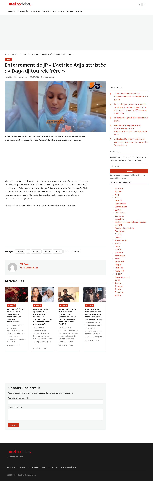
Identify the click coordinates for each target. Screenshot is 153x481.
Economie (119, 216)
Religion (118, 274)
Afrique (118, 191)
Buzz (117, 197)
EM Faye (25, 77)
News (117, 258)
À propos (11, 467)
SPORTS (70, 11)
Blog (117, 194)
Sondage (119, 286)
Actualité (11, 305)
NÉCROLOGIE (58, 11)
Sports (118, 289)
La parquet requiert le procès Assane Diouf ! (131, 119)
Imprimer (77, 251)
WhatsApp (36, 251)
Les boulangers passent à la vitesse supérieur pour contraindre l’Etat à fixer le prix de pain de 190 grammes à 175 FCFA (130, 109)
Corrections (53, 467)
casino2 (118, 200)
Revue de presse (122, 277)
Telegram (57, 251)
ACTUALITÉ (22, 11)
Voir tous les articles (29, 267)
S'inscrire (129, 171)
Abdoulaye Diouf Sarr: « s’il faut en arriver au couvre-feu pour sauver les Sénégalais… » (131, 142)
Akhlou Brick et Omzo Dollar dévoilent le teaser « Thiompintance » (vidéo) (131, 96)
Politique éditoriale (36, 467)
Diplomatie (120, 212)
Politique (119, 267)
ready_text (119, 271)
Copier (67, 251)
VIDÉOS (79, 11)
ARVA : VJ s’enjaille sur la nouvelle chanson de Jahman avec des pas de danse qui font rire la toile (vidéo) (68, 317)
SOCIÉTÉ (46, 11)
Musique (119, 252)
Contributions (121, 206)
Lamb (117, 246)
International (121, 240)
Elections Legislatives (124, 228)
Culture (118, 209)
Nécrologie (120, 255)
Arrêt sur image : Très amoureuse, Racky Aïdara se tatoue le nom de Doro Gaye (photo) (94, 314)
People (8, 59)
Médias (118, 249)
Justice (118, 243)
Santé (117, 280)
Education (119, 219)
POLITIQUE (35, 11)
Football (118, 234)
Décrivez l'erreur (15, 407)
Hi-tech (118, 237)
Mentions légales (69, 467)
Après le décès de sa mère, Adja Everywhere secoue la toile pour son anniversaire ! (15, 315)
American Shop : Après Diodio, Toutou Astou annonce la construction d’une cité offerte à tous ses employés (42, 317)
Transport (119, 292)
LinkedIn (47, 251)
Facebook (20, 251)
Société (118, 283)
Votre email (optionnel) (18, 398)
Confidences (120, 203)
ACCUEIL (11, 11)
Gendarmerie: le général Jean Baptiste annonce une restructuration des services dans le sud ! (130, 130)
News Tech (119, 261)
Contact (21, 467)
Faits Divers (120, 231)
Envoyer (13, 425)
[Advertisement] (76, 32)
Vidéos (118, 295)
